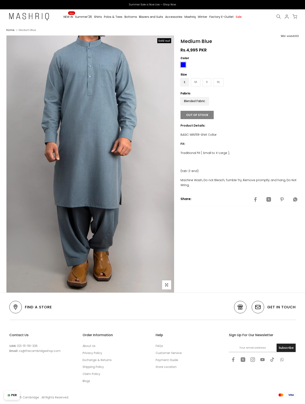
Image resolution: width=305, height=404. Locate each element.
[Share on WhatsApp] (295, 199)
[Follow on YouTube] (262, 359)
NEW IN (68, 16)
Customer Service (169, 353)
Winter (202, 17)
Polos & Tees (113, 17)
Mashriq (190, 17)
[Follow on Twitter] (243, 359)
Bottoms (130, 17)
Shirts (98, 17)
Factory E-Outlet (221, 17)
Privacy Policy (92, 353)
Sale (239, 17)
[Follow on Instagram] (252, 359)
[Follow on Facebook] (233, 359)
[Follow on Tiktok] (272, 359)
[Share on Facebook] (255, 199)
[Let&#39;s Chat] (282, 359)
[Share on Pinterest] (281, 199)
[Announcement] (152, 4)
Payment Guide (167, 360)
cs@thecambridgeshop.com (40, 351)
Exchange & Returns (97, 360)
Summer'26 (83, 17)
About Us (89, 346)
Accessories (173, 17)
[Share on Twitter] (268, 199)
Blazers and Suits (151, 17)
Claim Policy (91, 374)
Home (10, 30)
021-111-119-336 (27, 346)
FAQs (159, 346)
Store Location (166, 367)
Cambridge (31, 397)
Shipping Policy (93, 367)
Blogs (86, 381)
